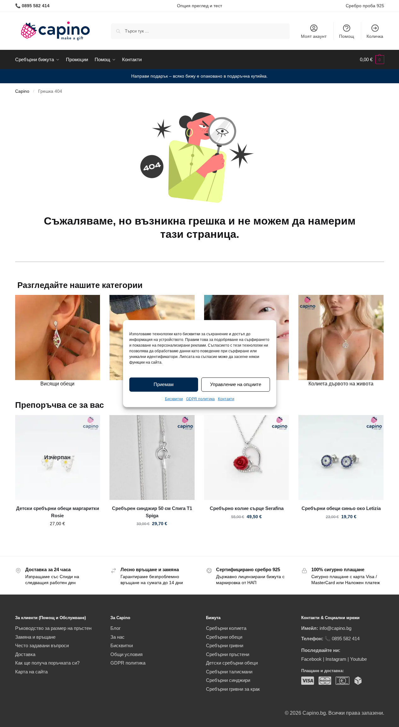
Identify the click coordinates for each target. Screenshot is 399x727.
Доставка (25, 654)
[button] (372, 59)
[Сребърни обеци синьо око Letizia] (341, 457)
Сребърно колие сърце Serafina (247, 508)
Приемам (163, 384)
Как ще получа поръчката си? (47, 662)
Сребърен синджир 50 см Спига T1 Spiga (152, 512)
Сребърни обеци (224, 637)
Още (57, 537)
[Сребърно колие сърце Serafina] (246, 457)
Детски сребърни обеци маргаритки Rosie (57, 512)
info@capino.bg (335, 628)
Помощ (346, 36)
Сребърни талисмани (229, 671)
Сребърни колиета (226, 628)
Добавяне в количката (152, 537)
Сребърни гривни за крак (233, 689)
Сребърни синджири (228, 680)
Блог (115, 628)
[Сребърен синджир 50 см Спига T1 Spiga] (152, 457)
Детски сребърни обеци (232, 662)
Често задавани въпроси (42, 645)
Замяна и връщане (35, 637)
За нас (117, 637)
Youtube (358, 659)
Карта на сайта (31, 671)
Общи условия (126, 654)
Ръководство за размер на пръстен (53, 628)
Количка (375, 36)
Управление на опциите (235, 384)
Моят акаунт (313, 36)
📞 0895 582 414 (342, 638)
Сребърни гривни (224, 645)
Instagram (336, 659)
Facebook (311, 659)
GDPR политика (200, 399)
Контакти (226, 399)
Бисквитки (174, 399)
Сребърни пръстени (227, 654)
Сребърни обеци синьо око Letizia (341, 508)
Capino (22, 91)
